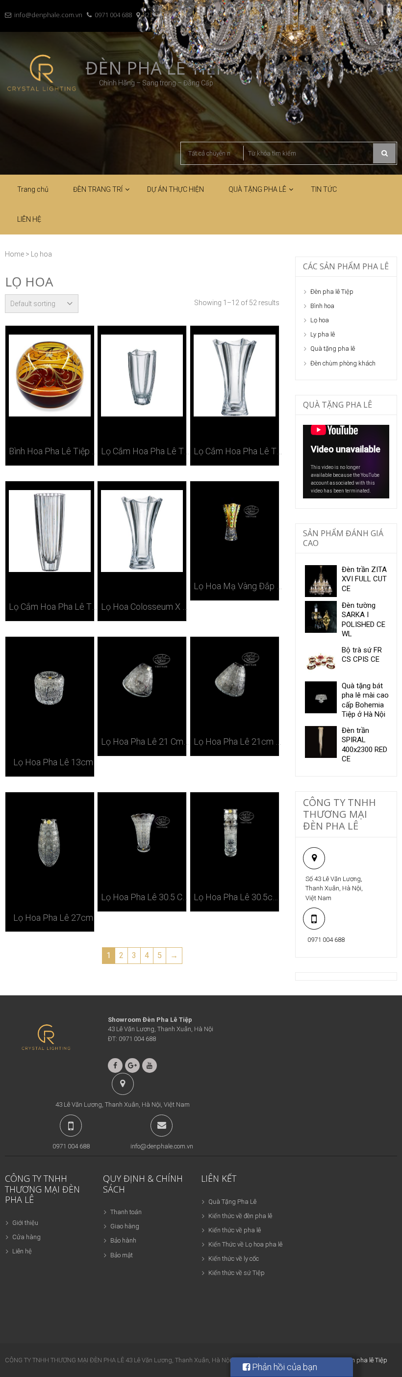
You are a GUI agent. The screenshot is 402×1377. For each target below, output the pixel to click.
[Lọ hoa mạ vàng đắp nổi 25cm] (235, 520)
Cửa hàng (26, 1237)
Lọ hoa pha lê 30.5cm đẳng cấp (238, 897)
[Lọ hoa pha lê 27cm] (50, 842)
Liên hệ (22, 1251)
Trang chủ (33, 189)
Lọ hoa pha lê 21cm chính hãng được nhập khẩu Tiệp (238, 741)
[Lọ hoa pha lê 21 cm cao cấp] (142, 676)
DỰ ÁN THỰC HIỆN (175, 189)
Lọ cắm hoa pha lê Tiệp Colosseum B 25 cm (145, 451)
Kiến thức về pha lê (234, 1230)
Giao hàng (124, 1226)
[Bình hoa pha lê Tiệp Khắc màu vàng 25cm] (50, 375)
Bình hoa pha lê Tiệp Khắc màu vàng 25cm (53, 451)
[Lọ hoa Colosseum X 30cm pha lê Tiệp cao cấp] (142, 531)
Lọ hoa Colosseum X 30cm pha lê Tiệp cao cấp (145, 606)
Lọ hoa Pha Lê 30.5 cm (145, 897)
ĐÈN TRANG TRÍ (98, 189)
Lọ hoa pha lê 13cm (53, 762)
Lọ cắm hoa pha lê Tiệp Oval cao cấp (53, 606)
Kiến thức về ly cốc (233, 1258)
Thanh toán (126, 1212)
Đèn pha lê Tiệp (331, 291)
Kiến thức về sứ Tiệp (236, 1272)
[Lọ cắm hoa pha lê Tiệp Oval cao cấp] (50, 531)
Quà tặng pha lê (332, 348)
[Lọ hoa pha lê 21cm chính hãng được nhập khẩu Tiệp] (235, 676)
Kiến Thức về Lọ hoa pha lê (245, 1244)
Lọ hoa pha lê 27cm (53, 917)
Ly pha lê (322, 334)
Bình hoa (322, 306)
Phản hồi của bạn (283, 1367)
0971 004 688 (113, 14)
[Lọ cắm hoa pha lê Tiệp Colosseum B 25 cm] (142, 375)
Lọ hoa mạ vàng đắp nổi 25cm (238, 586)
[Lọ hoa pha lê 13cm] (50, 686)
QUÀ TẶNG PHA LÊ (257, 189)
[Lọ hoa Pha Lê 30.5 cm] (142, 831)
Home (14, 254)
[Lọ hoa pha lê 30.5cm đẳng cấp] (235, 831)
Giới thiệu (25, 1222)
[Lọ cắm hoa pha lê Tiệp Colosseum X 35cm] (235, 375)
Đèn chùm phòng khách (343, 363)
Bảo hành (123, 1240)
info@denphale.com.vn (48, 14)
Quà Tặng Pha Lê (232, 1201)
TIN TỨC (324, 189)
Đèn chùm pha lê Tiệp (357, 1360)
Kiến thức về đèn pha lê (240, 1216)
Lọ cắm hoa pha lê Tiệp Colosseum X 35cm (238, 451)
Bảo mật (121, 1255)
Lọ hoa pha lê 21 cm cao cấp (145, 741)
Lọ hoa (319, 320)
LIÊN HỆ (29, 219)
